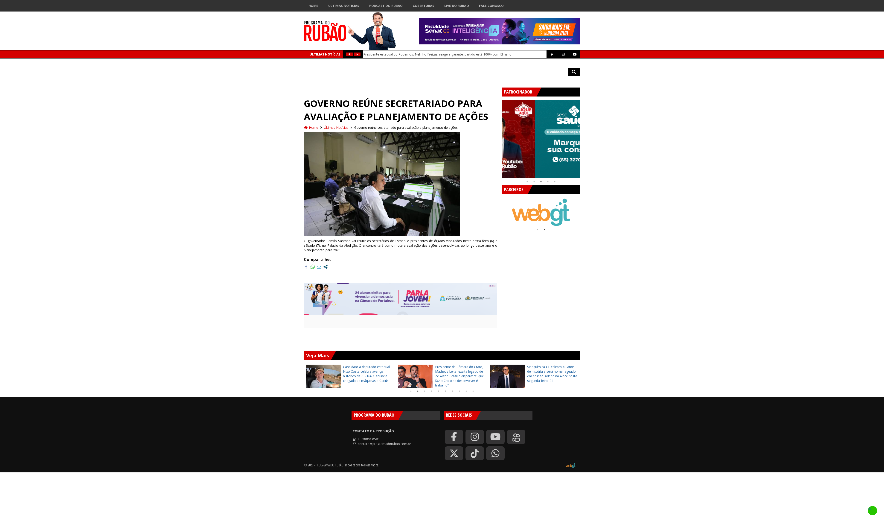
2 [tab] (534, 181)
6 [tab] (445, 391)
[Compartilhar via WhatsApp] (312, 266)
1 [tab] (527, 181)
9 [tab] (466, 391)
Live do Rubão (456, 5)
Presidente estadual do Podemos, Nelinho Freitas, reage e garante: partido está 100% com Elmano (437, 54)
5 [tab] (554, 181)
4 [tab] (548, 181)
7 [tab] (452, 391)
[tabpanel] (541, 139)
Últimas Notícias (343, 5)
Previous (498, 137)
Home (313, 5)
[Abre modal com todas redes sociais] (325, 266)
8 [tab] (459, 391)
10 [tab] (473, 391)
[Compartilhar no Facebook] (306, 266)
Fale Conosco (491, 5)
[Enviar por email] (319, 266)
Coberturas (423, 5)
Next (583, 137)
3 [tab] (541, 181)
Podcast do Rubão (386, 5)
